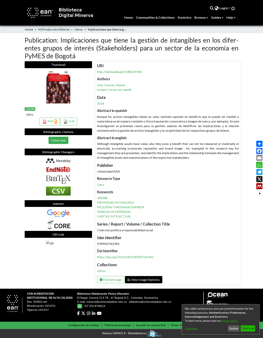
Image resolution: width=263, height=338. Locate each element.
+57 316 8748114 (94, 305)
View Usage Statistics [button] (145, 279)
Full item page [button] (112, 279)
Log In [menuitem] (223, 8)
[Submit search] (211, 8)
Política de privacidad (118, 325)
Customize (191, 328)
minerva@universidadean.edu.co (106, 301)
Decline (233, 328)
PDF (50, 121)
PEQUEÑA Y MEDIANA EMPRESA (120, 207)
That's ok (248, 328)
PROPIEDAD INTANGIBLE (115, 202)
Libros (78, 29)
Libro (100, 184)
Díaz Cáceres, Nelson (111, 85)
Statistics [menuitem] (184, 17)
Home (29, 29)
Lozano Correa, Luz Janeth (114, 89)
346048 (102, 198)
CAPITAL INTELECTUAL (114, 216)
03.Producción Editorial (53, 29)
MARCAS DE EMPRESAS (114, 211)
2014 (100, 103)
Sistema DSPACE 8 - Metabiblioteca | (125, 333)
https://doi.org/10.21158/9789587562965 (125, 257)
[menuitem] (216, 8)
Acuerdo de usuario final (151, 325)
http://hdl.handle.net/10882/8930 (119, 72)
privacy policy (229, 320)
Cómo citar (58, 140)
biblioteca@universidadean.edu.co (150, 301)
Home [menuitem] (128, 17)
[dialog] (220, 319)
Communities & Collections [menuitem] (155, 17)
